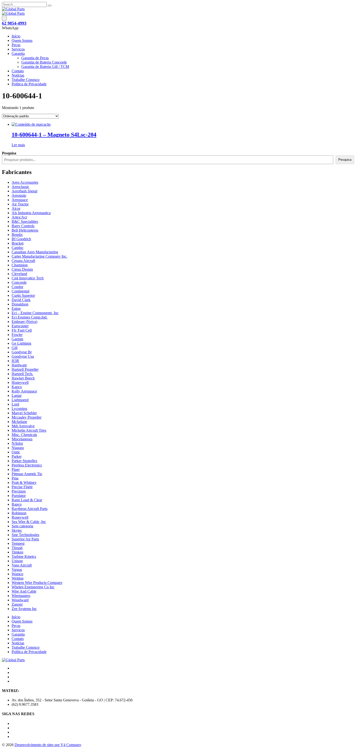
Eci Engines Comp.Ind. (29, 317)
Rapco (17, 504)
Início (16, 36)
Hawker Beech (23, 378)
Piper (16, 469)
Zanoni (17, 604)
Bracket (17, 243)
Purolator (19, 496)
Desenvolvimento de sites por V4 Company (48, 745)
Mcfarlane (19, 422)
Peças (16, 45)
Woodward (20, 600)
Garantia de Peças (35, 58)
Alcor (16, 208)
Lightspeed (20, 400)
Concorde (19, 282)
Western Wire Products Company (37, 583)
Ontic (16, 452)
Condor (17, 287)
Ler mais (18, 145)
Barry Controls (23, 226)
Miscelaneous (22, 439)
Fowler (17, 335)
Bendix (17, 235)
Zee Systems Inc (24, 609)
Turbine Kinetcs (24, 556)
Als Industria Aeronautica (31, 213)
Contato (18, 71)
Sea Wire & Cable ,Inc (29, 522)
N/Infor (17, 443)
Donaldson (20, 304)
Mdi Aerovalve (23, 426)
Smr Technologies (25, 535)
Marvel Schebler (24, 413)
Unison (17, 561)
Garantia (18, 53)
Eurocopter (20, 326)
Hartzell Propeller (25, 369)
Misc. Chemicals (24, 435)
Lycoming (19, 409)
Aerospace (20, 200)
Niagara (18, 448)
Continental (20, 291)
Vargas (17, 569)
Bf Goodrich (21, 239)
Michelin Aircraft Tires (29, 430)
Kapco (17, 387)
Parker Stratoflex (24, 461)
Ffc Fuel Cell (22, 330)
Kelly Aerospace (24, 391)
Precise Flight (22, 487)
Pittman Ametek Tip (27, 474)
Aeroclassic (20, 187)
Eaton (16, 308)
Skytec (17, 530)
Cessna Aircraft (23, 261)
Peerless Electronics (27, 465)
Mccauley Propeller (26, 417)
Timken (17, 552)
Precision (19, 491)
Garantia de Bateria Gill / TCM (45, 67)
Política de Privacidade (29, 84)
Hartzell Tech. (22, 374)
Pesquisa (344, 159)
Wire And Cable (24, 591)
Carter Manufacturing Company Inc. (39, 256)
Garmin (17, 339)
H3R (15, 361)
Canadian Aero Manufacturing (35, 252)
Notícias (18, 75)
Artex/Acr (19, 217)
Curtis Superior (23, 295)
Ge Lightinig (21, 343)
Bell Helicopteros (25, 230)
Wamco (17, 574)
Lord (15, 404)
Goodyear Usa (23, 356)
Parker (17, 456)
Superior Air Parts (25, 539)
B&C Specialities (25, 221)
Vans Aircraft (22, 565)
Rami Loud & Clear (27, 500)
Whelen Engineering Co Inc (33, 587)
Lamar (17, 395)
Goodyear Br (22, 352)
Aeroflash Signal (24, 191)
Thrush (17, 548)
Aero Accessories (25, 182)
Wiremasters (21, 596)
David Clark (21, 300)
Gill (14, 348)
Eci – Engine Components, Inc (35, 313)
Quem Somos (22, 40)
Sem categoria (22, 526)
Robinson (19, 513)
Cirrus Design (22, 269)
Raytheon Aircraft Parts (29, 509)
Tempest (18, 543)
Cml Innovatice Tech (28, 278)
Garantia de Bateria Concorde (44, 62)
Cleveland (19, 274)
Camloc (17, 248)
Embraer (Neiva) (24, 322)
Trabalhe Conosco (25, 80)
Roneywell (20, 517)
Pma (15, 478)
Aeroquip (19, 195)
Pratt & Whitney (24, 482)
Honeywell (20, 382)
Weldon (17, 578)
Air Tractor (20, 204)
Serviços (18, 49)
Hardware (19, 365)
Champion (20, 265)
